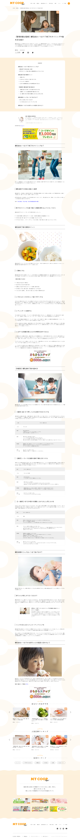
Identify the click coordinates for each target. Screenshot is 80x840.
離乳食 (38, 3)
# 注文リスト (61, 762)
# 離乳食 (38, 762)
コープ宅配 (64, 3)
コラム (59, 3)
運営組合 (25, 836)
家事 (55, 3)
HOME (14, 8)
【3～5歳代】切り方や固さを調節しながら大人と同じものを (31, 93)
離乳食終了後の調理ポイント (25, 74)
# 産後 (52, 762)
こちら (26, 684)
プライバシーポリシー (35, 836)
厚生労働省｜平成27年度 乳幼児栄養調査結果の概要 (28, 201)
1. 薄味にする (22, 77)
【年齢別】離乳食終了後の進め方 (26, 87)
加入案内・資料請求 (16, 836)
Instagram (22, 125)
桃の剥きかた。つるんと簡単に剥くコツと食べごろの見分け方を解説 (58, 747)
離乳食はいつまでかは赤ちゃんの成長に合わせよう (30, 105)
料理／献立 (51, 3)
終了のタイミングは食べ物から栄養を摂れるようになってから (32, 71)
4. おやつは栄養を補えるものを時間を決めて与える (30, 83)
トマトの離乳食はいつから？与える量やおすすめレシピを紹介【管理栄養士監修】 (58, 719)
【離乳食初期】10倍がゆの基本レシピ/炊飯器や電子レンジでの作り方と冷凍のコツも (40, 747)
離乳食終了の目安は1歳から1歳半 (26, 69)
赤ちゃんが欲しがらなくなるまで (26, 99)
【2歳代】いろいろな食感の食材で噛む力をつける (29, 91)
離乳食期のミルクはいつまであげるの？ (28, 97)
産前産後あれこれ (44, 3)
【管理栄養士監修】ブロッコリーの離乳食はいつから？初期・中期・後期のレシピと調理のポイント (40, 719)
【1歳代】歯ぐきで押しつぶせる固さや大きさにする (30, 89)
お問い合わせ (45, 836)
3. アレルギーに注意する (24, 81)
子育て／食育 (32, 3)
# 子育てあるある (28, 762)
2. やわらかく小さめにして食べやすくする (28, 79)
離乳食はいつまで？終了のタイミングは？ (28, 66)
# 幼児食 (45, 762)
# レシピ (18, 762)
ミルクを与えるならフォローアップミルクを (28, 101)
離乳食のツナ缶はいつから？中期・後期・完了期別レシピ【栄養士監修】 (21, 719)
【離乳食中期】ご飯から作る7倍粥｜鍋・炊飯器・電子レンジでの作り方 (21, 747)
